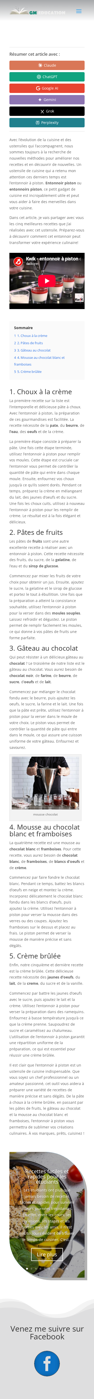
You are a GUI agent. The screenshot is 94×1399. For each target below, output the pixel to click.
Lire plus (47, 1254)
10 (67, 1269)
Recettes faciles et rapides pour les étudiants (47, 1176)
